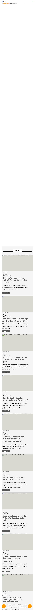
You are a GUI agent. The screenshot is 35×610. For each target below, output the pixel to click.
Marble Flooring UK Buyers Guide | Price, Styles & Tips (13, 478)
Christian (4, 274)
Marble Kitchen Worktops (7, 591)
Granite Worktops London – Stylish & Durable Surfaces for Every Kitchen (14, 280)
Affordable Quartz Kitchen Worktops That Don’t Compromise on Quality (13, 439)
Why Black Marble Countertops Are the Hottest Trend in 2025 (15, 320)
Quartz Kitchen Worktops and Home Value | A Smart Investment (14, 559)
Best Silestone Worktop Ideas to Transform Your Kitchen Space (14, 359)
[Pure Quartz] (33, 2)
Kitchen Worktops (5, 351)
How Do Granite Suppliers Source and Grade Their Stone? (15, 399)
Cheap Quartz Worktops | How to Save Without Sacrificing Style (14, 518)
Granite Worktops (5, 271)
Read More (6, 292)
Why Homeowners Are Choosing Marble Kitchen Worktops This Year (12, 599)
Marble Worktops (5, 312)
